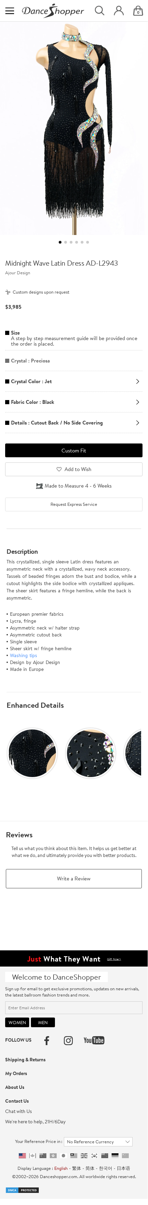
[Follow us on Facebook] (47, 1040)
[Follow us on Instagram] (68, 1040)
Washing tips (23, 655)
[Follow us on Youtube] (94, 1040)
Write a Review (74, 878)
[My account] (119, 11)
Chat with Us (18, 1111)
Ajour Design (17, 272)
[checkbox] (74, 504)
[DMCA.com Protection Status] (22, 1189)
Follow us (18, 1039)
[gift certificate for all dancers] (74, 958)
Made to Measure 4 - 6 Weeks (78, 485)
